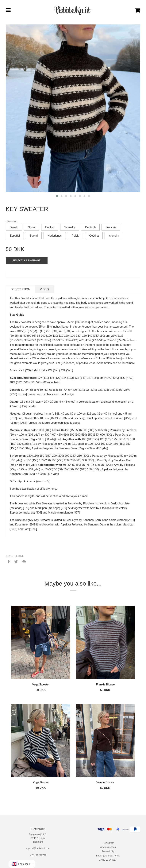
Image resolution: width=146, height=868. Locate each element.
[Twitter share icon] (16, 561)
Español (15, 235)
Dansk (14, 227)
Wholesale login (108, 847)
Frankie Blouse (105, 684)
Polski (75, 235)
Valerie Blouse (105, 782)
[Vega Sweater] (40, 643)
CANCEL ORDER (108, 860)
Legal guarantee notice (108, 855)
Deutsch (90, 227)
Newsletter (108, 843)
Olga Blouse (40, 782)
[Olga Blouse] (40, 741)
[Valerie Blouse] (105, 741)
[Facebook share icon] (9, 561)
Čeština (94, 235)
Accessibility (108, 851)
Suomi (34, 235)
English (49, 227)
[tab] (20, 289)
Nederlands (55, 235)
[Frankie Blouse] (105, 643)
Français (111, 227)
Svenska (69, 227)
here (132, 363)
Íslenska (114, 235)
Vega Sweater (40, 684)
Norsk (31, 227)
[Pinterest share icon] (24, 561)
